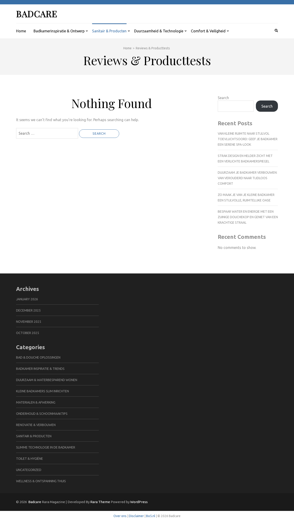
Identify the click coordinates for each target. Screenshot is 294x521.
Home (21, 31)
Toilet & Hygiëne (29, 458)
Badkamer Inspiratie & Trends (40, 369)
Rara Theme (100, 502)
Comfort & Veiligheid (208, 31)
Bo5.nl (150, 516)
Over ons (120, 516)
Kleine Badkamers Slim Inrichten (42, 391)
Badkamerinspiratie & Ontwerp (59, 31)
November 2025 (28, 321)
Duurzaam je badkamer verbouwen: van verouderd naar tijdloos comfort (247, 178)
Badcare (36, 14)
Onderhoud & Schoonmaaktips (42, 413)
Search (223, 98)
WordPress (139, 502)
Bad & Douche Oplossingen (38, 357)
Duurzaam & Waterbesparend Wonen (46, 380)
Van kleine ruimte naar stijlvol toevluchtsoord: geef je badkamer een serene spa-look (247, 139)
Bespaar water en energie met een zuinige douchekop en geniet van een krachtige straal (248, 217)
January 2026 (27, 299)
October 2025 (27, 333)
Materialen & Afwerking (35, 402)
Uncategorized (28, 470)
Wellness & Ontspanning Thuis (41, 481)
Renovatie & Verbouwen (36, 425)
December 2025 (28, 310)
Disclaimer (136, 516)
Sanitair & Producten (109, 31)
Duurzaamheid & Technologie (158, 31)
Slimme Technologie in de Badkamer (45, 447)
